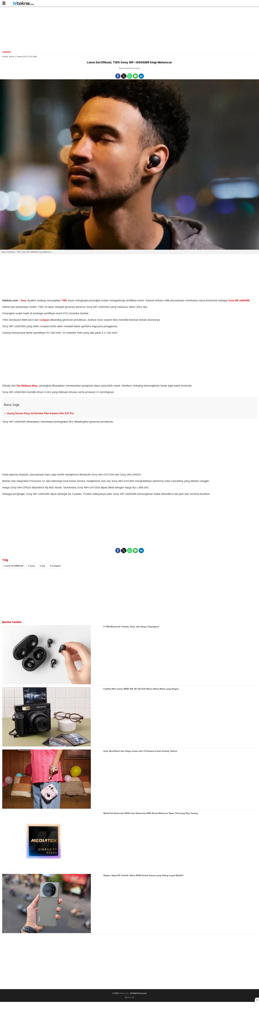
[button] (4, 3)
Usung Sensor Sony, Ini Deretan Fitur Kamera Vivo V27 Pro (40, 413)
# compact (55, 566)
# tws (42, 566)
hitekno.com (124, 993)
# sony (31, 566)
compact (44, 320)
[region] (129, 28)
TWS (64, 300)
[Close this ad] (257, 1000)
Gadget (6, 52)
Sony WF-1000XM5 (239, 300)
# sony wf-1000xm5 (13, 566)
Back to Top (129, 997)
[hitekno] (23, 4)
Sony (24, 300)
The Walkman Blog (26, 385)
